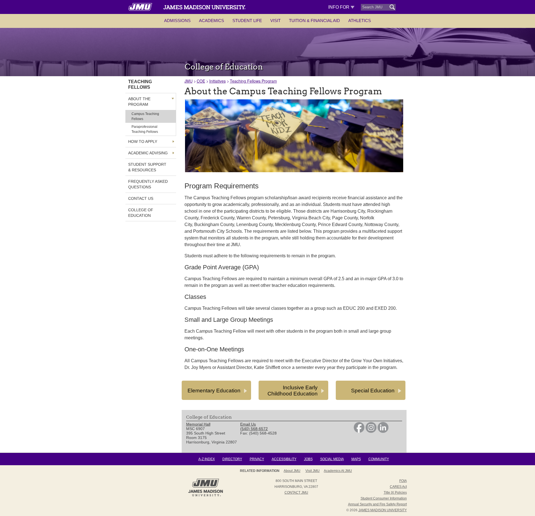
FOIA (403, 481)
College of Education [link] (140, 213)
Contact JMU (296, 493)
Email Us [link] (248, 424)
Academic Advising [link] (148, 153)
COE (201, 81)
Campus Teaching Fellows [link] (145, 116)
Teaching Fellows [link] (140, 84)
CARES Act (398, 487)
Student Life (247, 20)
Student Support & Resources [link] (147, 167)
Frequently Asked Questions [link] (148, 184)
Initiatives (217, 81)
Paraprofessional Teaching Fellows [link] (145, 129)
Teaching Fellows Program (253, 81)
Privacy (257, 459)
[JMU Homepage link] (205, 496)
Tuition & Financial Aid (314, 20)
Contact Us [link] (140, 198)
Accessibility (284, 459)
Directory (232, 459)
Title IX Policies (395, 493)
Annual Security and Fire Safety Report (377, 504)
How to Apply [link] (142, 141)
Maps (356, 459)
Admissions (177, 20)
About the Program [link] (139, 102)
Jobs (308, 459)
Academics (211, 20)
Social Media (332, 459)
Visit (275, 20)
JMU (188, 81)
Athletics (359, 20)
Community (378, 459)
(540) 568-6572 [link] (254, 428)
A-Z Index (206, 459)
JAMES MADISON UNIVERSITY (382, 510)
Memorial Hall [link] (198, 424)
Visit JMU (312, 471)
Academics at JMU (338, 471)
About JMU (292, 471)
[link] (359, 431)
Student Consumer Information (384, 498)
